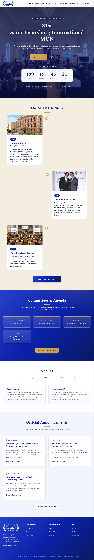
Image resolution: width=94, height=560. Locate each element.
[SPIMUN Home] (8, 3)
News (37, 3)
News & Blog (53, 532)
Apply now (38, 57)
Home (31, 3)
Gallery (74, 532)
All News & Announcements (47, 506)
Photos (72, 3)
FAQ (78, 3)
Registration (30, 535)
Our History (64, 3)
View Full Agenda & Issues (47, 350)
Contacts (52, 535)
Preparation (53, 3)
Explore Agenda (56, 57)
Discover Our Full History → (47, 279)
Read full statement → (14, 461)
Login (87, 3)
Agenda (44, 3)
